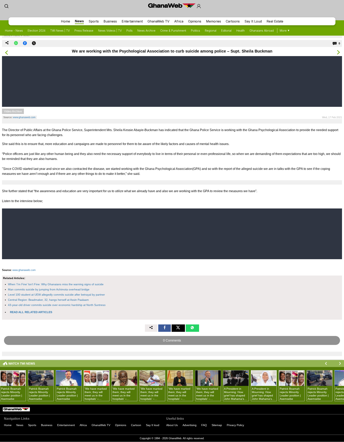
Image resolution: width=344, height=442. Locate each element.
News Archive (146, 30)
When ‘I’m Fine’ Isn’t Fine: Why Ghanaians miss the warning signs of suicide (56, 284)
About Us (172, 425)
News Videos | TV (110, 30)
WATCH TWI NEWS (21, 363)
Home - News (14, 30)
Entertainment (132, 21)
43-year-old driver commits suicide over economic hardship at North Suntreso (57, 305)
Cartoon (136, 425)
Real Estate (275, 21)
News (79, 21)
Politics (195, 30)
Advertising (189, 425)
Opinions (194, 21)
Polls (129, 30)
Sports (94, 21)
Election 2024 (36, 30)
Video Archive (13, 111)
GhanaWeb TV (158, 21)
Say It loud (152, 425)
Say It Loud (253, 21)
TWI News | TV (60, 30)
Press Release (83, 30)
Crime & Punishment (173, 30)
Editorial (226, 30)
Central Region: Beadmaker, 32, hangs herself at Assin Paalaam (48, 299)
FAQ (204, 425)
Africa (178, 21)
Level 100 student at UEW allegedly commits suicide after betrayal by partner (56, 294)
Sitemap (217, 425)
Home (65, 21)
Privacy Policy (235, 425)
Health (240, 30)
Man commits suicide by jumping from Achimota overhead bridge (48, 289)
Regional (210, 30)
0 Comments (172, 340)
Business (110, 21)
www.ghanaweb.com (24, 117)
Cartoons (233, 21)
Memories (213, 21)
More (283, 30)
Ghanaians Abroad (261, 30)
